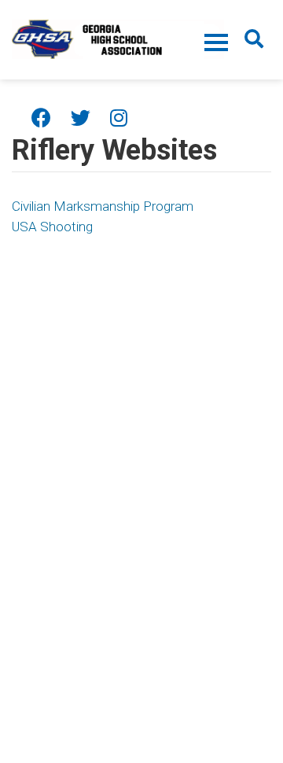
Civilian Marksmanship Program (102, 206)
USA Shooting (52, 226)
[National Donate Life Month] (118, 38)
